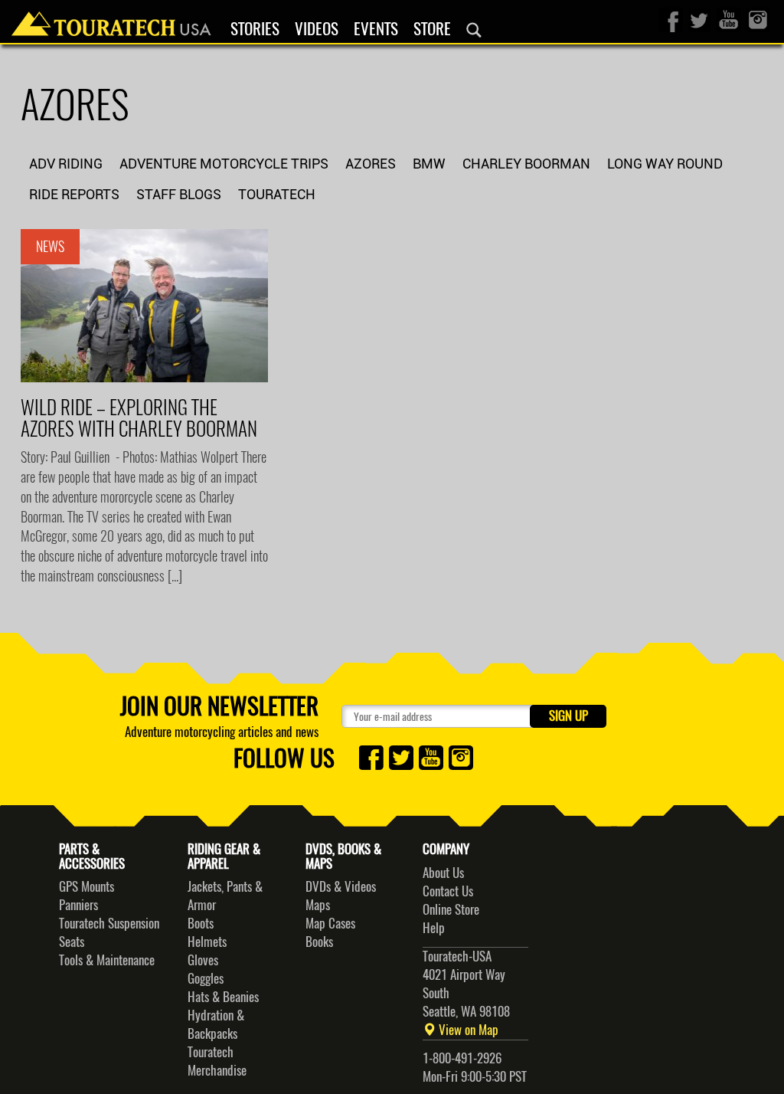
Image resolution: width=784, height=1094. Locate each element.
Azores (370, 164)
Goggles (206, 978)
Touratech (276, 194)
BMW (429, 164)
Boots (201, 923)
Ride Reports (74, 194)
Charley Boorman (526, 164)
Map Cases (330, 923)
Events (376, 29)
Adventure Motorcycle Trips (223, 164)
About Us (443, 872)
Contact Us (448, 891)
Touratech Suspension (109, 923)
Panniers (78, 904)
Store (432, 29)
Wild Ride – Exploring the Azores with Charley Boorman (139, 418)
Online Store (451, 909)
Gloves (203, 960)
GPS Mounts (86, 886)
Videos (316, 29)
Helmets (207, 941)
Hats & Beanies (223, 996)
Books (319, 941)
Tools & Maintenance (107, 960)
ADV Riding (66, 164)
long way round (665, 164)
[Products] (474, 29)
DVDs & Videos (340, 886)
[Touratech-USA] (111, 19)
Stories (254, 29)
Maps (317, 904)
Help (434, 927)
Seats (71, 941)
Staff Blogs (178, 194)
